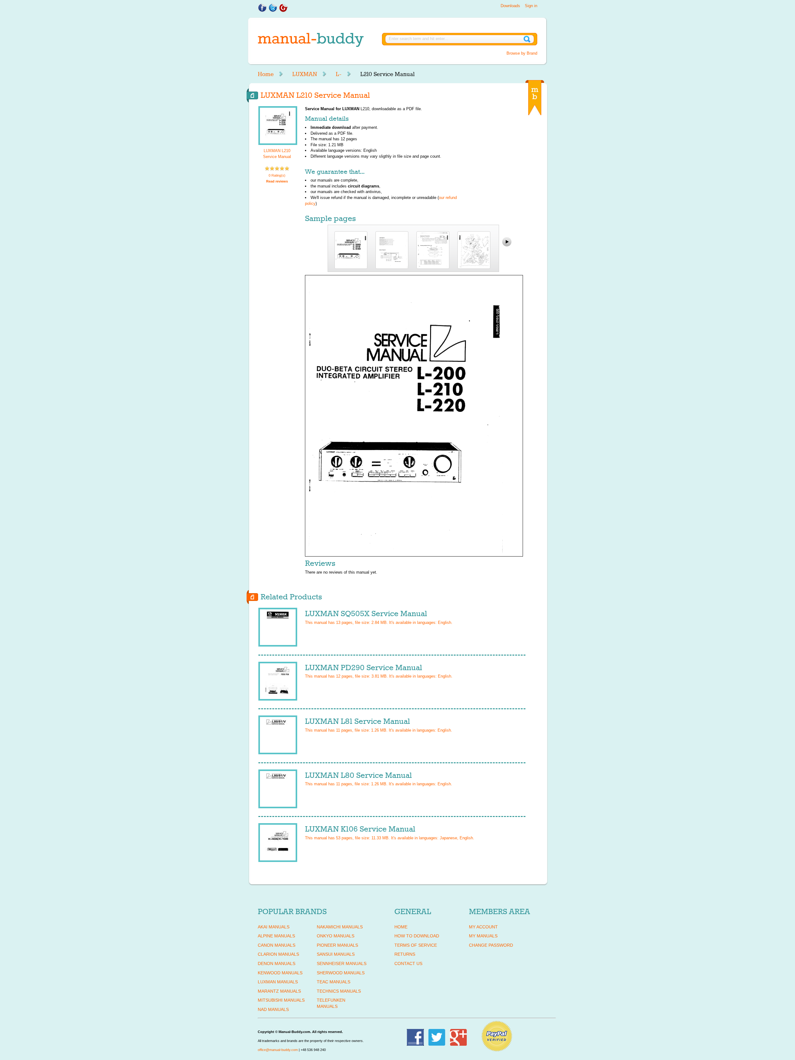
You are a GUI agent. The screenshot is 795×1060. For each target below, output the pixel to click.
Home (266, 74)
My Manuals (483, 935)
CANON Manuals (276, 945)
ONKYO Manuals (335, 935)
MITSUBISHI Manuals (281, 1000)
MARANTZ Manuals (279, 991)
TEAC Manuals (333, 981)
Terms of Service (415, 945)
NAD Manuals (273, 1009)
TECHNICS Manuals (339, 991)
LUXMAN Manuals (278, 981)
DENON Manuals (276, 963)
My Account (483, 926)
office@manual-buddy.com (278, 1050)
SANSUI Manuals (336, 954)
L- (339, 74)
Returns (404, 954)
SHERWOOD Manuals (341, 972)
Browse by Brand (522, 53)
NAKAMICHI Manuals (340, 926)
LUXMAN (304, 74)
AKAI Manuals (273, 926)
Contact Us (408, 963)
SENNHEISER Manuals (341, 963)
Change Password (491, 945)
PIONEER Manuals (337, 945)
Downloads (510, 5)
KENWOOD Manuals (280, 972)
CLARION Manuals (278, 954)
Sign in (531, 5)
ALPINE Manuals (276, 935)
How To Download (416, 935)
